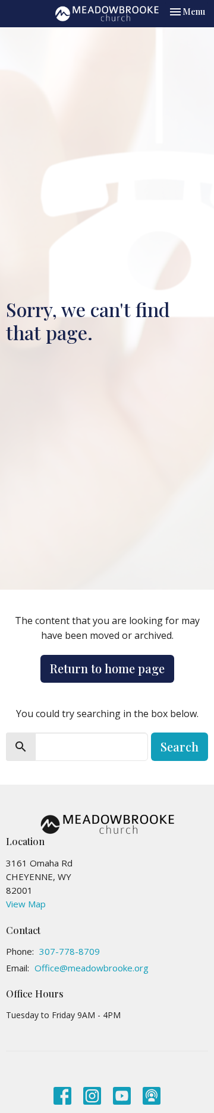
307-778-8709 (69, 951)
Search (179, 746)
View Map (26, 904)
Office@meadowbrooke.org (91, 968)
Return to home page (107, 668)
